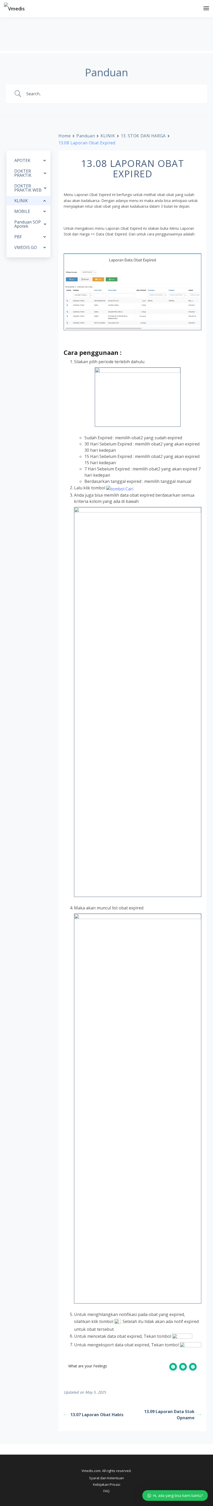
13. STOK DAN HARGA (143, 136)
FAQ (106, 1491)
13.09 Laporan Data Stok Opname (169, 1415)
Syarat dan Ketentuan (106, 1478)
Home (64, 136)
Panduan (85, 136)
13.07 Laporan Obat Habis (96, 1414)
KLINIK (108, 136)
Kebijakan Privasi (106, 1484)
